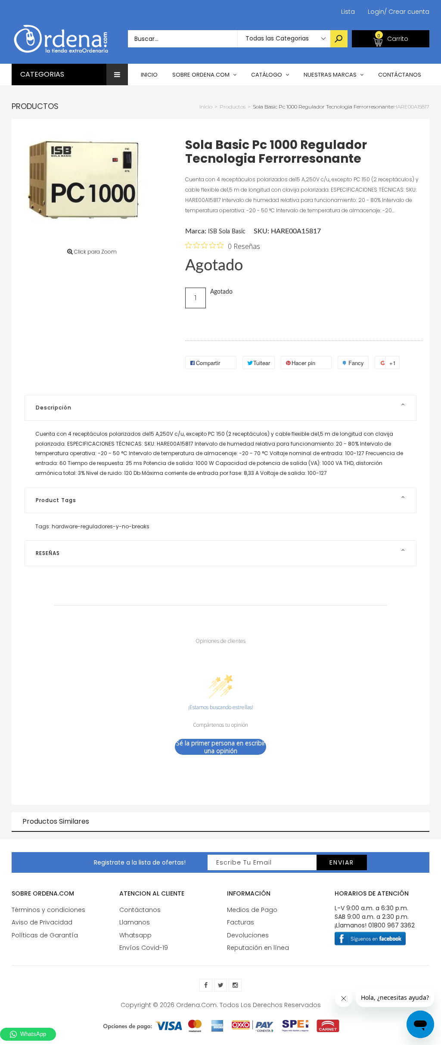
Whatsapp (135, 935)
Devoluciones (248, 935)
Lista (348, 11)
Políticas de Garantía (45, 935)
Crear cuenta (406, 11)
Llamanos (134, 922)
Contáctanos (140, 909)
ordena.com (196, 1005)
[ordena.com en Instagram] (235, 985)
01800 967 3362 (391, 925)
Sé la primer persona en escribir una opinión (220, 747)
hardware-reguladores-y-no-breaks (100, 526)
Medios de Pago (252, 909)
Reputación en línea (258, 947)
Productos (35, 106)
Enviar (341, 862)
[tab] (220, 408)
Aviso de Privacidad (42, 922)
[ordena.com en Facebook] (205, 985)
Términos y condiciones (48, 909)
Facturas (240, 922)
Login (376, 11)
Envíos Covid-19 (143, 947)
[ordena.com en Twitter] (220, 985)
